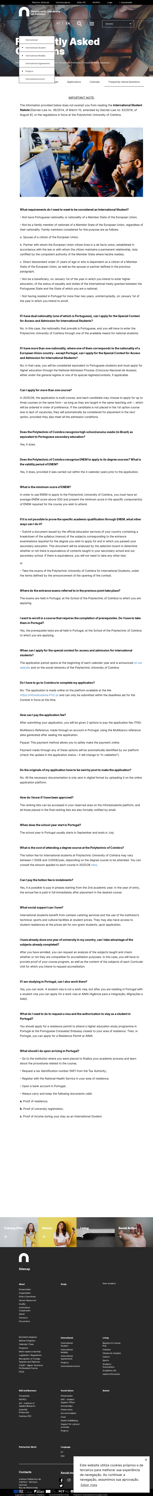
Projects (29, 71)
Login (109, 2)
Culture (106, 1357)
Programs (23, 1348)
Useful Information (111, 1374)
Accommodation (68, 1413)
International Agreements (38, 63)
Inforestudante (63, 2)
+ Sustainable (125, 2)
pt (58, 23)
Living (106, 1338)
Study (64, 1284)
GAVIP (22, 1314)
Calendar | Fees (26, 1344)
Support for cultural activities (70, 1425)
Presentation (25, 1289)
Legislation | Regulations (30, 1355)
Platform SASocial (40, 2)
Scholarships (67, 1406)
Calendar (95, 81)
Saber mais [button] (88, 1485)
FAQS (21, 1371)
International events (35, 79)
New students (109, 1283)
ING (62, 1456)
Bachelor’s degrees (28, 1337)
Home (18, 62)
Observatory (67, 1409)
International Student (36, 47)
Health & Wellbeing (69, 1420)
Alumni (106, 1390)
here (94, 864)
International (32, 40)
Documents (24, 1321)
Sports (106, 1360)
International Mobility (36, 55)
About (22, 1284)
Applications (74, 81)
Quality (22, 1304)
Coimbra (107, 1349)
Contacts (23, 1317)
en (68, 23)
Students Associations (108, 1365)
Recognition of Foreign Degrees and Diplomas (29, 1360)
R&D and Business (27, 1390)
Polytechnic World (27, 1447)
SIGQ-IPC (81, 2)
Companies (24, 1396)
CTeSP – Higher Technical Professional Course (31, 1366)
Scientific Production (24, 1410)
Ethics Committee (27, 1296)
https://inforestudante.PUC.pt (39, 695)
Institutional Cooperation (24, 1308)
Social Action (67, 1390)
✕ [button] (146, 1459)
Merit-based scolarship (30, 1351)
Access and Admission (70, 62)
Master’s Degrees (27, 1340)
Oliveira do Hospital (112, 1353)
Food (63, 1417)
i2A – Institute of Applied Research (27, 1404)
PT (62, 1452)
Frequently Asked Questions (124, 81)
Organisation (25, 1293)
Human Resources (27, 1300)
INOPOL (96, 2)
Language (65, 1447)
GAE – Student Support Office (68, 1400)
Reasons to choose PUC (112, 1344)
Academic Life (109, 1370)
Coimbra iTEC (25, 1416)
